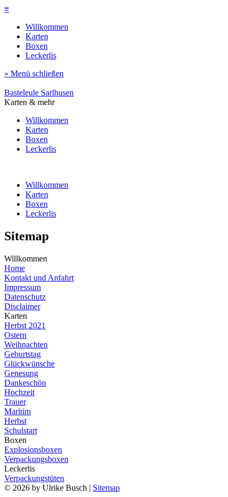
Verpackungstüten (34, 478)
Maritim (17, 411)
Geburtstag (22, 354)
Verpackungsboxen (36, 459)
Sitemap (106, 487)
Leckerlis (40, 55)
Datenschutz (25, 296)
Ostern (15, 334)
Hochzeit (19, 392)
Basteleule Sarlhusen (39, 92)
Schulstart (20, 430)
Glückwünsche (29, 363)
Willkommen (46, 26)
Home (14, 268)
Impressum (22, 287)
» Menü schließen (34, 73)
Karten (36, 36)
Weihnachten (26, 344)
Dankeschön (25, 382)
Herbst (15, 420)
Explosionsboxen (33, 449)
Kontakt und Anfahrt (39, 277)
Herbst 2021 (25, 325)
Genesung (21, 373)
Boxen (36, 45)
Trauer (15, 401)
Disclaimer (22, 306)
